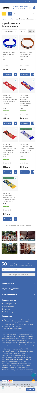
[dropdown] (3, 2)
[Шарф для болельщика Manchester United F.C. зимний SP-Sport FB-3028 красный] (10, 135)
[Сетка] (30, 31)
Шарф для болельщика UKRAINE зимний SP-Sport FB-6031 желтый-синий (9, 197)
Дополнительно (9, 294)
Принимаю (30, 389)
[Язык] (29, 2)
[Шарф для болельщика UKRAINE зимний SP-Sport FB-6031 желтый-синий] (10, 184)
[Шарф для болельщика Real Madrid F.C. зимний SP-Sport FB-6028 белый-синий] (27, 135)
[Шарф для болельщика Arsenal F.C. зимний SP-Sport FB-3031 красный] (10, 86)
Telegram (7, 309)
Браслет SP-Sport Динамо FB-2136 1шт (9, 54)
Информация (8, 283)
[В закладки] (15, 37)
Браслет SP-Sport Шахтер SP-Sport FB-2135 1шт (26, 54)
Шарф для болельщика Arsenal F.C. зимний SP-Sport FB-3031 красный (10, 99)
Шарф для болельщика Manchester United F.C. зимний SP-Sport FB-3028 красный (9, 149)
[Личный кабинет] (33, 2)
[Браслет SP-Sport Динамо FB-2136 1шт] (10, 43)
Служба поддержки (11, 289)
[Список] (33, 31)
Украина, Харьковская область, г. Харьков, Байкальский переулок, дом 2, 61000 (19, 321)
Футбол (10, 19)
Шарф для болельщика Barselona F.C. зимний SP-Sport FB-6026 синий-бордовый (26, 100)
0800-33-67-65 (20, 9)
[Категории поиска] (10, 14)
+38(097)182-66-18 (21, 6)
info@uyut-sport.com (11, 312)
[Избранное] (25, 2)
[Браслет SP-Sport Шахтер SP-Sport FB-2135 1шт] (27, 43)
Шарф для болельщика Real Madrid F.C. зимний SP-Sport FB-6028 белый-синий (27, 148)
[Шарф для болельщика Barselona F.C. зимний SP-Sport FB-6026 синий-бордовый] (27, 86)
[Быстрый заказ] (15, 74)
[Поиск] (33, 13)
